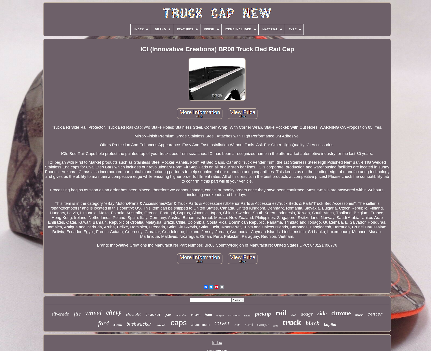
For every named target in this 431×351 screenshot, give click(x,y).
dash (293, 315)
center (375, 314)
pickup (263, 314)
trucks (359, 315)
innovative (181, 315)
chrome (341, 313)
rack (275, 325)
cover (222, 323)
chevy (113, 312)
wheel (93, 313)
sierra (247, 315)
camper (263, 324)
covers (195, 315)
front (208, 315)
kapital (330, 324)
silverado (60, 314)
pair (168, 315)
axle (237, 325)
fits (77, 314)
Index (217, 342)
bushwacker (138, 324)
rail (281, 313)
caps (179, 322)
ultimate (161, 325)
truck (292, 322)
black (312, 323)
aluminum (200, 324)
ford (103, 323)
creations (234, 315)
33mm (117, 325)
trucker (153, 315)
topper (220, 315)
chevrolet (133, 314)
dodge (307, 314)
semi (249, 324)
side (322, 313)
